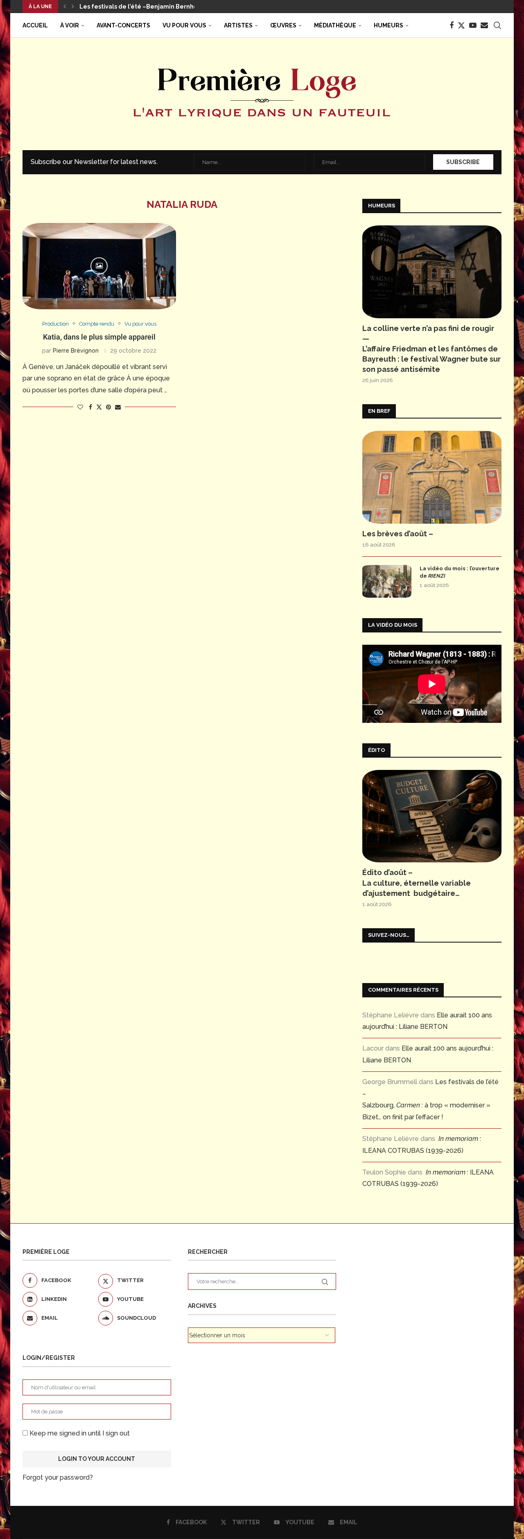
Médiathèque (335, 25)
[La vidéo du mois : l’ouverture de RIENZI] (386, 581)
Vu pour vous (184, 25)
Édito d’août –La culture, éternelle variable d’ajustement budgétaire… (416, 882)
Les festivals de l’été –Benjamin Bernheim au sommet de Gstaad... (177, 6)
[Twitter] (461, 25)
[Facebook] (451, 25)
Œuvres (283, 25)
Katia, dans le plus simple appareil (99, 337)
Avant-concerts (123, 25)
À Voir (69, 25)
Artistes (238, 25)
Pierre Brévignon (76, 350)
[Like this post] (80, 407)
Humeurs (388, 25)
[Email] (484, 25)
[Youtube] (473, 25)
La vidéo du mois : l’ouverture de (459, 572)
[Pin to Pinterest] (108, 407)
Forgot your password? (58, 1477)
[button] (64, 6)
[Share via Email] (118, 407)
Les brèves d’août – (397, 533)
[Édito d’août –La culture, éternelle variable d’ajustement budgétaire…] (431, 816)
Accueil (35, 25)
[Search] (497, 25)
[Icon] (99, 265)
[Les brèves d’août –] (431, 477)
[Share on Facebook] (90, 407)
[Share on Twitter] (99, 406)
